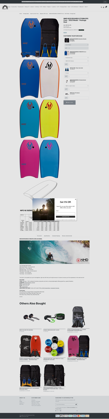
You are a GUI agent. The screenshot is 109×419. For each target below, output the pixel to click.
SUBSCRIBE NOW (65, 216)
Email (57, 210)
